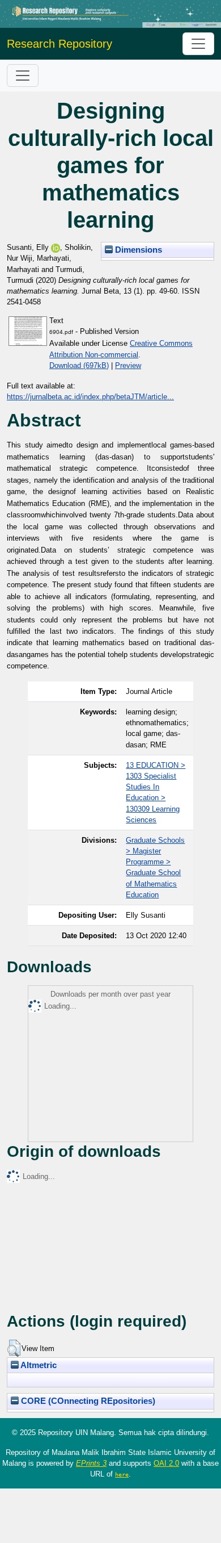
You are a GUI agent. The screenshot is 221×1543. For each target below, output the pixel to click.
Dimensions (137, 249)
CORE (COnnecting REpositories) (87, 1401)
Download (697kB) (79, 365)
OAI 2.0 (166, 1463)
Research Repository (59, 43)
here (122, 1474)
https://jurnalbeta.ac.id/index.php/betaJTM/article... (90, 396)
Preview (128, 365)
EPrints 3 (91, 1463)
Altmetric (38, 1365)
